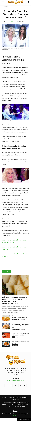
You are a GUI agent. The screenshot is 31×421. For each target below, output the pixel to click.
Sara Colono (9, 21)
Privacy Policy (15, 399)
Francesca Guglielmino (7, 303)
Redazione (17, 397)
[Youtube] (25, 385)
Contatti (4, 397)
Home (3, 6)
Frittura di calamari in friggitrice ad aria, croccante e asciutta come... (20, 325)
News (7, 6)
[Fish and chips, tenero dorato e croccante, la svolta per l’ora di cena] (6, 318)
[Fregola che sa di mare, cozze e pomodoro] (6, 344)
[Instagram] (11, 385)
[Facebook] (6, 385)
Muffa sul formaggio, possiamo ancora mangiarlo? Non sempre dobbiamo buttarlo (14, 299)
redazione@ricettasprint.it (15, 380)
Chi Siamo (11, 397)
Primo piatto (14, 345)
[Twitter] (20, 385)
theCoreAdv (16, 416)
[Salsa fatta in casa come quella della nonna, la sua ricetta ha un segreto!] (6, 335)
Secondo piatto (15, 319)
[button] (3, 2)
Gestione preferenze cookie (24, 419)
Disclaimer (24, 397)
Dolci (3, 294)
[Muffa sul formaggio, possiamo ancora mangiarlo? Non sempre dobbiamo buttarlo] (15, 285)
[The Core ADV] (15, 411)
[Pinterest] (15, 385)
